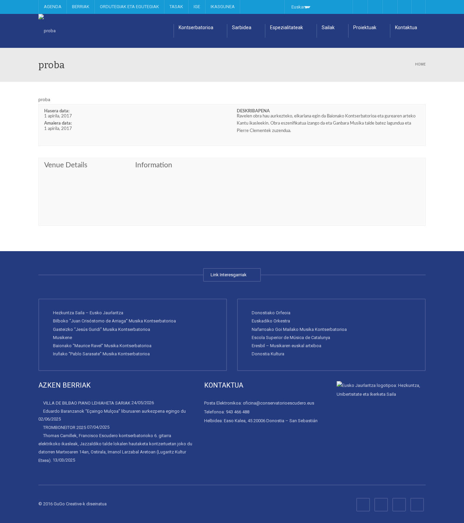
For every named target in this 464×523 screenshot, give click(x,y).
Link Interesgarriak (230, 274)
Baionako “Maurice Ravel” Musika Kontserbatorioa (102, 345)
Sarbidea (241, 27)
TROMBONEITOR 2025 (64, 427)
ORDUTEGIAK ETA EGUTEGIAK (129, 6)
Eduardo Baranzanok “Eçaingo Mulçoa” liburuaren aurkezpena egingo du (114, 411)
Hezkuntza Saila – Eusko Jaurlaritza (88, 312)
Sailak (328, 27)
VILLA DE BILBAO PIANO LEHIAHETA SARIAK (86, 403)
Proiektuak (364, 27)
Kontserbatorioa (196, 27)
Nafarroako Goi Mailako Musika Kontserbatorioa (299, 329)
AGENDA (52, 6)
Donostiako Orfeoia (271, 312)
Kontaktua (406, 27)
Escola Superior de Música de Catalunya (291, 337)
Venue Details (65, 165)
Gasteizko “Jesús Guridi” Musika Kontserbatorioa (101, 329)
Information (153, 165)
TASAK (176, 6)
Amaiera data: (58, 123)
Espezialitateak (286, 27)
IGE (197, 6)
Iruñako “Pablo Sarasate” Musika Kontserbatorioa (101, 353)
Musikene (62, 337)
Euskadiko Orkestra (271, 320)
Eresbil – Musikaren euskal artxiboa (286, 345)
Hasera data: (56, 111)
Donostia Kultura (268, 353)
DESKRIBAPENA (253, 111)
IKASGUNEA (223, 6)
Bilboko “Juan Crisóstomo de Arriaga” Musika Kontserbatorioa (114, 320)
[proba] (47, 30)
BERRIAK (80, 6)
